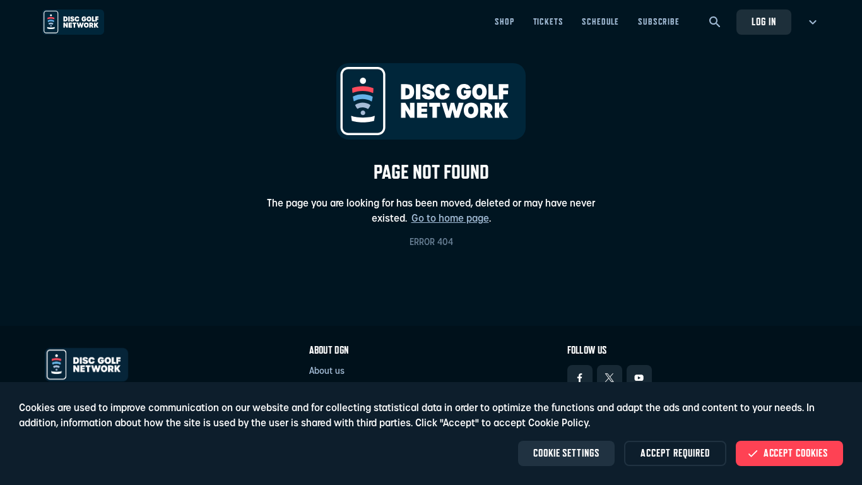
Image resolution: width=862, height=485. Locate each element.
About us (327, 371)
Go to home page (450, 219)
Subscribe (659, 21)
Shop (504, 21)
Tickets (548, 21)
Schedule (600, 21)
